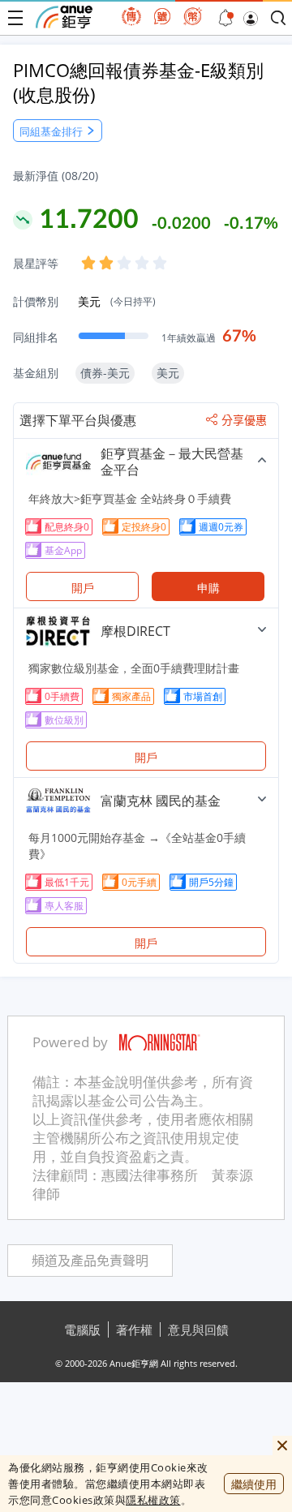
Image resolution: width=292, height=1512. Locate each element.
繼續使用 (254, 1484)
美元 (117, 301)
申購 (208, 587)
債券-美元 (105, 372)
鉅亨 (64, 17)
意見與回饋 (198, 1329)
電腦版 (82, 1329)
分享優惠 (244, 420)
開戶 (82, 587)
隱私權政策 (153, 1500)
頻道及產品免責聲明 (90, 1261)
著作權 (134, 1329)
